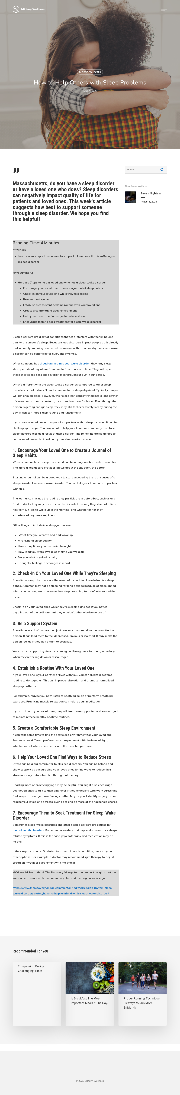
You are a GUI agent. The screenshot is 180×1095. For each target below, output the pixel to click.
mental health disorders (28, 830)
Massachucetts (90, 72)
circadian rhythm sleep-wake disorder (65, 363)
